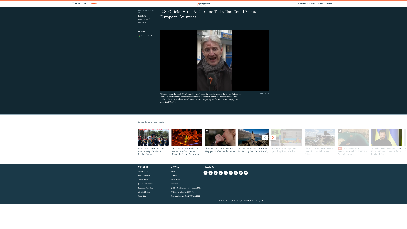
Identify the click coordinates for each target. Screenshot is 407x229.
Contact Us (142, 196)
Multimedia (175, 184)
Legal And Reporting (145, 188)
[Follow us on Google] (221, 173)
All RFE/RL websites (325, 3)
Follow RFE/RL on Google (306, 3)
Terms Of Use (143, 180)
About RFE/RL (143, 172)
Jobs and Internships (145, 184)
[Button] (141, 32)
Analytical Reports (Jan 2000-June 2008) (186, 196)
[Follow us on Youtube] (206, 173)
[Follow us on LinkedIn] (236, 173)
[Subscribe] (246, 173)
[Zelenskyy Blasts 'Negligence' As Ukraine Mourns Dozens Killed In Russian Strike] (386, 137)
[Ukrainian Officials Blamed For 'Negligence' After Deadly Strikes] (220, 137)
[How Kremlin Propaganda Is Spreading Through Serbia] (286, 137)
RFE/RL (143, 16)
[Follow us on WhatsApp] (241, 173)
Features (174, 176)
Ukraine (93, 4)
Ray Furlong (142, 19)
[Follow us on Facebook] (231, 173)
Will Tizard (142, 23)
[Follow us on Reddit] (210, 173)
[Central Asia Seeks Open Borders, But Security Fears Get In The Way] (253, 137)
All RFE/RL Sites (144, 192)
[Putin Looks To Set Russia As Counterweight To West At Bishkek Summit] (153, 137)
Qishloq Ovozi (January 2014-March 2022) (186, 188)
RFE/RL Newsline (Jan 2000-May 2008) (185, 192)
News (173, 172)
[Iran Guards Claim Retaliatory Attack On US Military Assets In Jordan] (353, 137)
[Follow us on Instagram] (216, 173)
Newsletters (175, 180)
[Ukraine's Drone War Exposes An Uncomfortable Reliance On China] (320, 137)
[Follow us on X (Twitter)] (226, 173)
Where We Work (144, 176)
